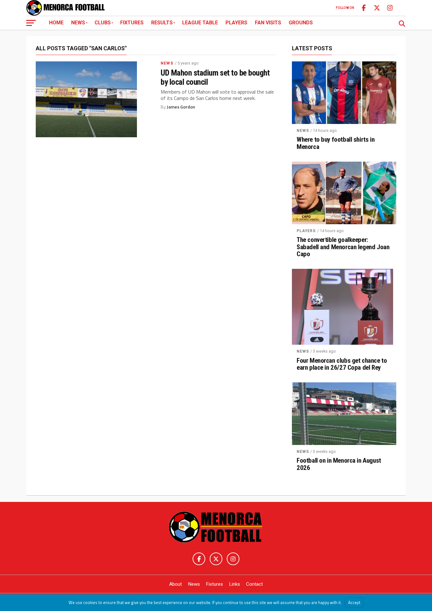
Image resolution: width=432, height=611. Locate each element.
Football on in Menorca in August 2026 (339, 464)
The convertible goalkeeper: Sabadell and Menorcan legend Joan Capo (343, 247)
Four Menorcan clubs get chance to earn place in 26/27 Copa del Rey (342, 364)
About (175, 584)
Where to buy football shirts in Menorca (335, 143)
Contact (254, 584)
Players (236, 23)
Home (56, 23)
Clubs (103, 23)
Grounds (301, 23)
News (78, 23)
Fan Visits (268, 23)
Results (162, 23)
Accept (354, 602)
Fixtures (132, 23)
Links (234, 584)
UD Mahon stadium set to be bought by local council (215, 77)
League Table (200, 23)
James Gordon (181, 106)
